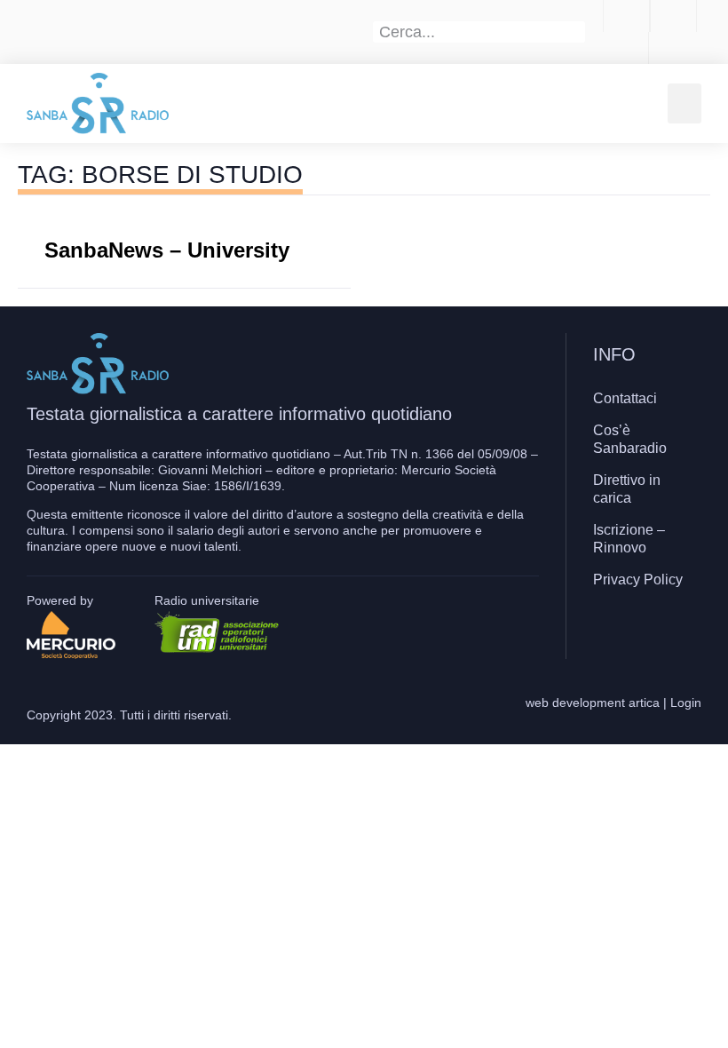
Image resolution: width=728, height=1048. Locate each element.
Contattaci (625, 398)
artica (644, 702)
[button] (684, 103)
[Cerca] (575, 32)
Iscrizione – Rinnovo (629, 538)
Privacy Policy (638, 579)
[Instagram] (643, 631)
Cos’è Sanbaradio (630, 439)
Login (685, 702)
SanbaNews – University (166, 250)
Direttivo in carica (627, 488)
